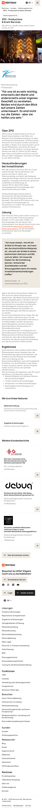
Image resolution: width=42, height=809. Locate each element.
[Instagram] (8, 584)
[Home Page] (9, 2)
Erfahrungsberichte (10, 15)
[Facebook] (3, 584)
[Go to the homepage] (8, 565)
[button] (29, 2)
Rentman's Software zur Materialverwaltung (17, 227)
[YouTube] (18, 584)
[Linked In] (13, 584)
